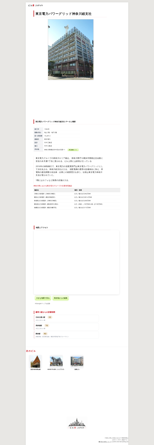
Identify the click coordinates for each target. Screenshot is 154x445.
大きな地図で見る (43, 298)
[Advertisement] (77, 98)
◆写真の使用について (105, 442)
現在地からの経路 (60, 298)
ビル (35, 5)
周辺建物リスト (73, 150)
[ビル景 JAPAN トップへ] (77, 423)
